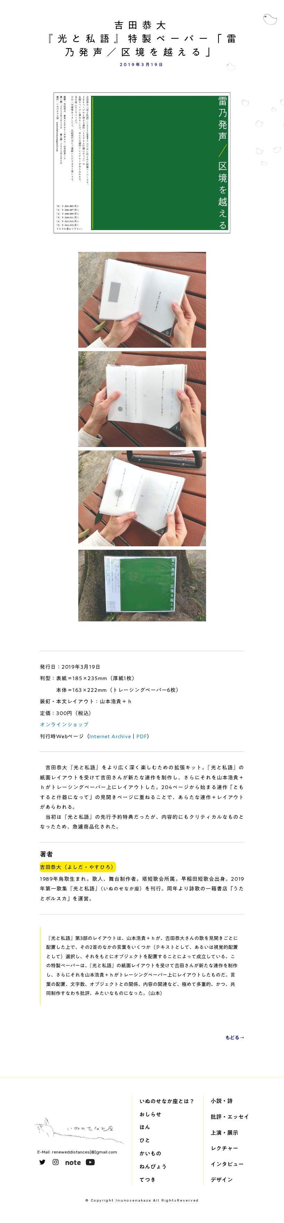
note (73, 1162)
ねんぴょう (153, 1166)
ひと (144, 1140)
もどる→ (234, 1037)
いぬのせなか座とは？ (167, 1101)
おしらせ (150, 1114)
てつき (147, 1179)
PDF (141, 736)
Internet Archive (110, 736)
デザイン (222, 1179)
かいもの (150, 1153)
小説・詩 (222, 1100)
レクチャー (224, 1148)
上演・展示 (224, 1132)
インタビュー (227, 1164)
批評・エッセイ (230, 1116)
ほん (144, 1127)
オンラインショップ (64, 724)
